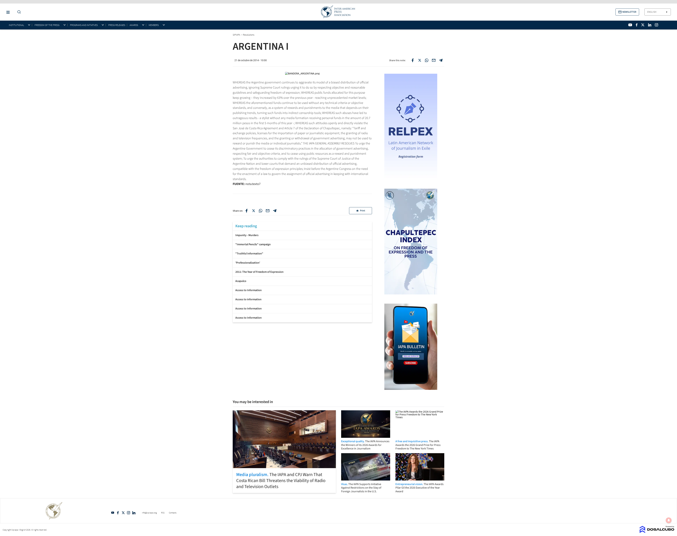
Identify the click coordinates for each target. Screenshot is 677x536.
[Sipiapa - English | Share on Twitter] (419, 60)
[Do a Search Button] (18, 12)
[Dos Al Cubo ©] (657, 532)
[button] (627, 12)
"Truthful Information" (249, 253)
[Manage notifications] (669, 520)
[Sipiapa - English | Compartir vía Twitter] (253, 210)
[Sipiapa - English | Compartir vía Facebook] (246, 210)
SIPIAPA (237, 34)
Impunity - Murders (246, 235)
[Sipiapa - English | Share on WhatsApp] (426, 60)
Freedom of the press (47, 25)
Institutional (16, 25)
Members (154, 25)
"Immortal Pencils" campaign (253, 244)
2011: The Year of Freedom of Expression (259, 272)
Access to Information (248, 290)
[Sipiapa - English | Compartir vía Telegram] (274, 210)
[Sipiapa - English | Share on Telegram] (440, 60)
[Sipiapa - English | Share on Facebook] (412, 60)
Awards (134, 25)
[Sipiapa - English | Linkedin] (649, 24)
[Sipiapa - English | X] (643, 24)
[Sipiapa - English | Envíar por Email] (433, 60)
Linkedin (133, 512)
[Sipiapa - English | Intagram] (656, 24)
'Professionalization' (247, 263)
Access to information (248, 299)
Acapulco (240, 281)
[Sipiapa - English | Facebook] (637, 24)
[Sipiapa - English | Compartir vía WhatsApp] (260, 210)
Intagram (128, 512)
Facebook (118, 512)
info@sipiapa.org (149, 512)
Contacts (172, 512)
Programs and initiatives (84, 25)
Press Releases (116, 25)
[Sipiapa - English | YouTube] (630, 24)
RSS (162, 512)
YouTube (112, 512)
